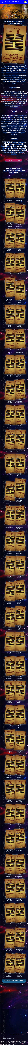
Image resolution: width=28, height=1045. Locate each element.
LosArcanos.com (13, 1044)
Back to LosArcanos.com (13, 981)
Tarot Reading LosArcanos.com (7, 1038)
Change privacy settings (14, 1034)
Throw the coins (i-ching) (13, 160)
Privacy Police (23, 1043)
